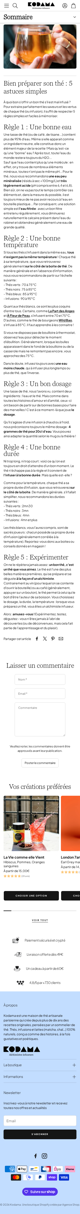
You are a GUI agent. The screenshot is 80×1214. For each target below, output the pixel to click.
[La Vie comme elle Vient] (31, 823)
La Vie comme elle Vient (24, 857)
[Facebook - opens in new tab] (35, 1156)
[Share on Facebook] (37, 638)
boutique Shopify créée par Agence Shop (53, 1204)
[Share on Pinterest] (53, 638)
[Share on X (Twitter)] (45, 638)
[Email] (61, 638)
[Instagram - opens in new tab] (44, 1156)
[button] (7, 5)
